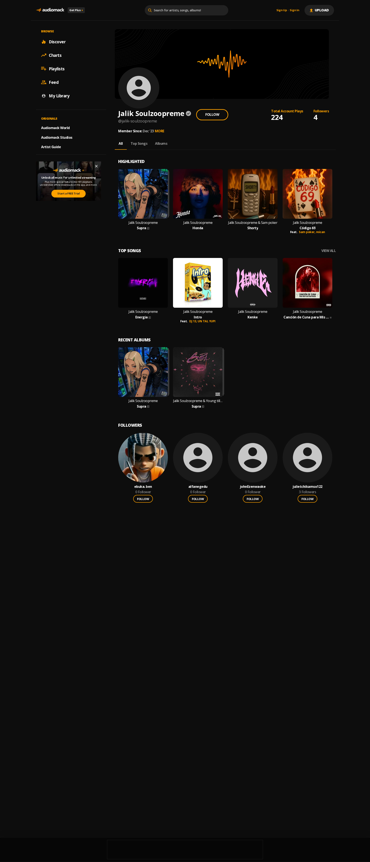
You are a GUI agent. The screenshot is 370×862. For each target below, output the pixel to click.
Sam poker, (307, 232)
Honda (197, 228)
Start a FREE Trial (68, 193)
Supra (141, 228)
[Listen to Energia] (143, 283)
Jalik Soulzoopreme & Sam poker (252, 222)
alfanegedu (197, 486)
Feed (53, 82)
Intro (198, 317)
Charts (55, 55)
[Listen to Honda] (198, 194)
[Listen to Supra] (143, 194)
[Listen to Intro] (198, 283)
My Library (59, 95)
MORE (159, 131)
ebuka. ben (143, 486)
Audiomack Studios (56, 137)
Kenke (253, 317)
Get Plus (76, 10)
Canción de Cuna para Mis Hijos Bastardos (306, 317)
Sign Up (281, 10)
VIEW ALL (328, 251)
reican (320, 232)
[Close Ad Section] (96, 166)
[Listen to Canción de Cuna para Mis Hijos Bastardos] (307, 283)
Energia (141, 317)
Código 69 (308, 228)
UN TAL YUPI (206, 321)
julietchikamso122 (307, 486)
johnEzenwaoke (253, 486)
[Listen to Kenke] (253, 283)
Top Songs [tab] (139, 143)
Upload (322, 10)
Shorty (252, 228)
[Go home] (50, 10)
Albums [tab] (161, 143)
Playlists (57, 68)
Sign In (294, 10)
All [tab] (121, 143)
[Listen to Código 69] (307, 194)
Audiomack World (55, 127)
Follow (212, 114)
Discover (57, 41)
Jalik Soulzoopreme (143, 222)
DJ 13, (193, 321)
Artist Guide (51, 147)
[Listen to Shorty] (253, 194)
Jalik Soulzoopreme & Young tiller (198, 401)
